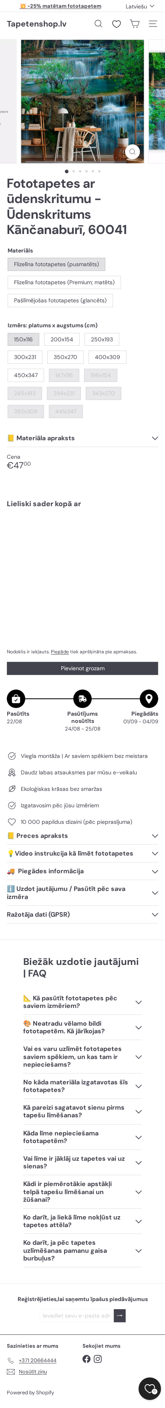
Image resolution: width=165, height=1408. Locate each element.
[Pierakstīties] (120, 1315)
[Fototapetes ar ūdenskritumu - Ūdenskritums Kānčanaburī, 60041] (82, 538)
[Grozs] (134, 23)
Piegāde (60, 652)
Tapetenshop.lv (36, 24)
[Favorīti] (116, 24)
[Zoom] (132, 151)
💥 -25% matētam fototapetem (60, 5)
